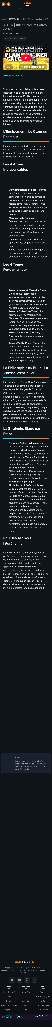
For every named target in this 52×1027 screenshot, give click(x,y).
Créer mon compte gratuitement (26, 889)
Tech (26, 1005)
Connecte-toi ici (33, 898)
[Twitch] (27, 980)
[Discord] (19, 980)
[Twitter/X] (34, 980)
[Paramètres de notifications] (3, 4)
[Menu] (48, 4)
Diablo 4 (9, 996)
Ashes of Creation (9, 1005)
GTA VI (26, 996)
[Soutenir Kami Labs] (8, 4)
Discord (47, 939)
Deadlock (26, 1001)
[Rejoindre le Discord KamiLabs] (2, 939)
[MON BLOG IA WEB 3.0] (28, 4)
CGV (43, 1001)
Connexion (43, 1010)
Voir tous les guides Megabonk (23, 603)
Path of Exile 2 (9, 992)
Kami (17, 757)
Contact (43, 992)
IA (26, 1010)
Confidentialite (43, 1005)
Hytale (9, 1001)
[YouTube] (12, 980)
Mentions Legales (43, 996)
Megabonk (9, 1010)
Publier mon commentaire (26, 933)
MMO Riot (26, 992)
